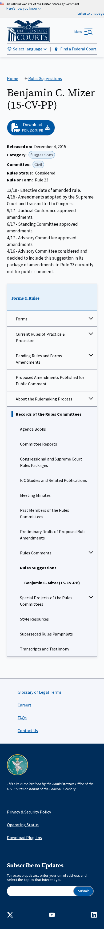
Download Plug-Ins (24, 837)
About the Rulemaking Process (44, 399)
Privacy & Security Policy (29, 812)
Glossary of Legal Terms (40, 692)
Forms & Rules (25, 298)
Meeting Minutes (35, 495)
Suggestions (41, 154)
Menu (78, 31)
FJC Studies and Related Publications (53, 480)
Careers (24, 705)
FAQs (22, 717)
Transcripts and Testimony (44, 649)
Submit (83, 891)
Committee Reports (38, 444)
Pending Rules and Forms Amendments (39, 359)
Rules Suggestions (38, 567)
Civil (38, 164)
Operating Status (23, 824)
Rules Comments (35, 552)
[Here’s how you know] (52, 9)
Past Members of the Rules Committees (44, 513)
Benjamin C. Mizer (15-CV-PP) (52, 582)
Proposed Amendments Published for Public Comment (50, 380)
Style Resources (34, 619)
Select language (27, 48)
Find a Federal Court (78, 48)
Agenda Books (33, 429)
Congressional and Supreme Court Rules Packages (51, 462)
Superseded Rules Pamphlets (46, 634)
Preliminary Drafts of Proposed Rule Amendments (53, 535)
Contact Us (28, 730)
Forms (21, 318)
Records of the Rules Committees (49, 414)
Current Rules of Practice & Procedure (40, 337)
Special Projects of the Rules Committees (46, 601)
